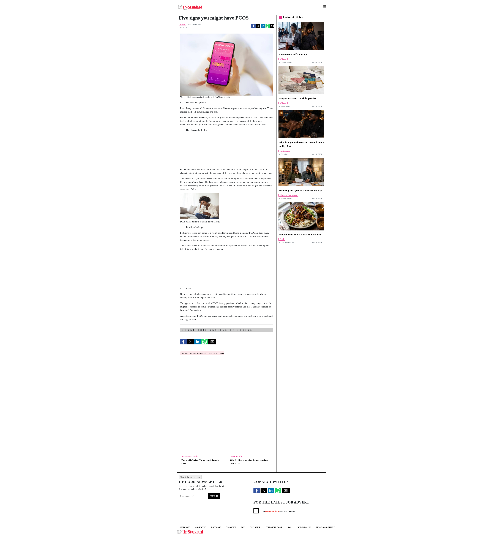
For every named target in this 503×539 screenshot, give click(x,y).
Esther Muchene (195, 24)
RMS (289, 527)
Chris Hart (284, 154)
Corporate (184, 527)
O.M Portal (255, 527)
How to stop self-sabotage (292, 54)
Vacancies (231, 527)
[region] (199, 150)
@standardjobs (272, 511)
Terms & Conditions (325, 527)
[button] (253, 26)
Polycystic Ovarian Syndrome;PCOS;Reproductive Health (202, 353)
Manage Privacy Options (190, 477)
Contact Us (200, 527)
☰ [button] (324, 7)
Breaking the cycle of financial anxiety (300, 190)
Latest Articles (293, 17)
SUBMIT (214, 496)
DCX (243, 527)
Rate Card (216, 527)
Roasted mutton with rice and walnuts (299, 234)
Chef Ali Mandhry (287, 242)
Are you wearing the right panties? (298, 98)
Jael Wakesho (286, 106)
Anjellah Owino (286, 62)
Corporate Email (274, 527)
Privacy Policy (304, 527)
